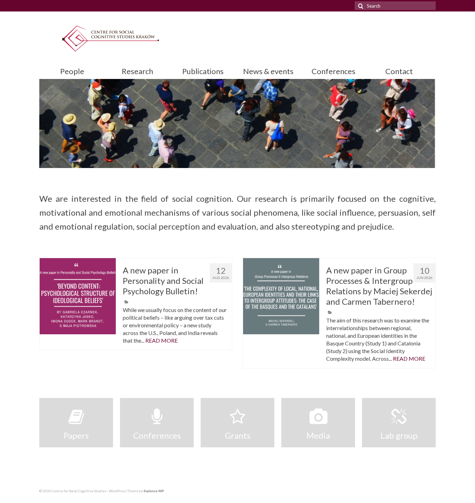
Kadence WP (154, 491)
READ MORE (161, 340)
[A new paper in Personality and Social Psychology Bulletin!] (78, 296)
